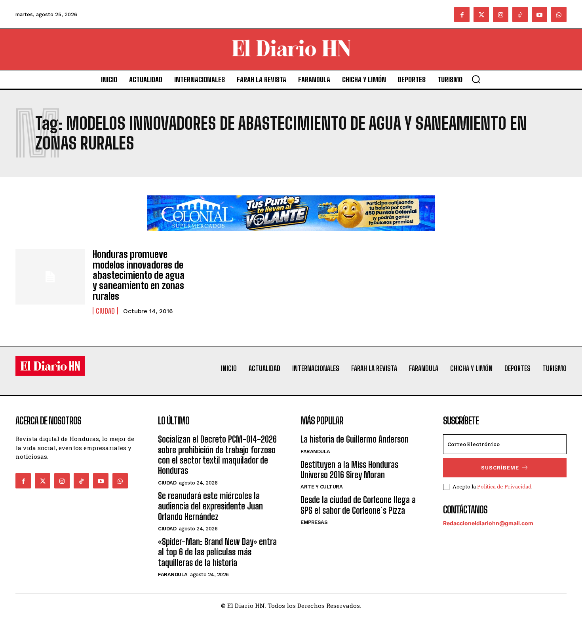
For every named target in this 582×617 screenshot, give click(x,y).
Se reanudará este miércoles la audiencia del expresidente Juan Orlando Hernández (210, 506)
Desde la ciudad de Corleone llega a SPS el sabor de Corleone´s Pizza (358, 504)
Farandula (173, 574)
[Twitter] (481, 14)
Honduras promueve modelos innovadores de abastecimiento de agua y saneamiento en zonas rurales (138, 275)
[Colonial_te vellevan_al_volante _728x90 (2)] (291, 237)
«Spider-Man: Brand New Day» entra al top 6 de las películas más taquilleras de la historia (217, 552)
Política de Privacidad (504, 486)
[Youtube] (539, 14)
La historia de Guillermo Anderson (355, 439)
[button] (475, 79)
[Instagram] (500, 14)
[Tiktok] (520, 14)
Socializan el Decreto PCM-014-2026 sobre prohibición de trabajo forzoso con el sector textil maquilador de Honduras (217, 455)
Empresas (314, 522)
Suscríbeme (500, 468)
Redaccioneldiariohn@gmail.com (488, 523)
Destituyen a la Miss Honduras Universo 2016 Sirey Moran (349, 469)
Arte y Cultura (321, 487)
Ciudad (105, 310)
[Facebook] (462, 14)
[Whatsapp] (559, 14)
